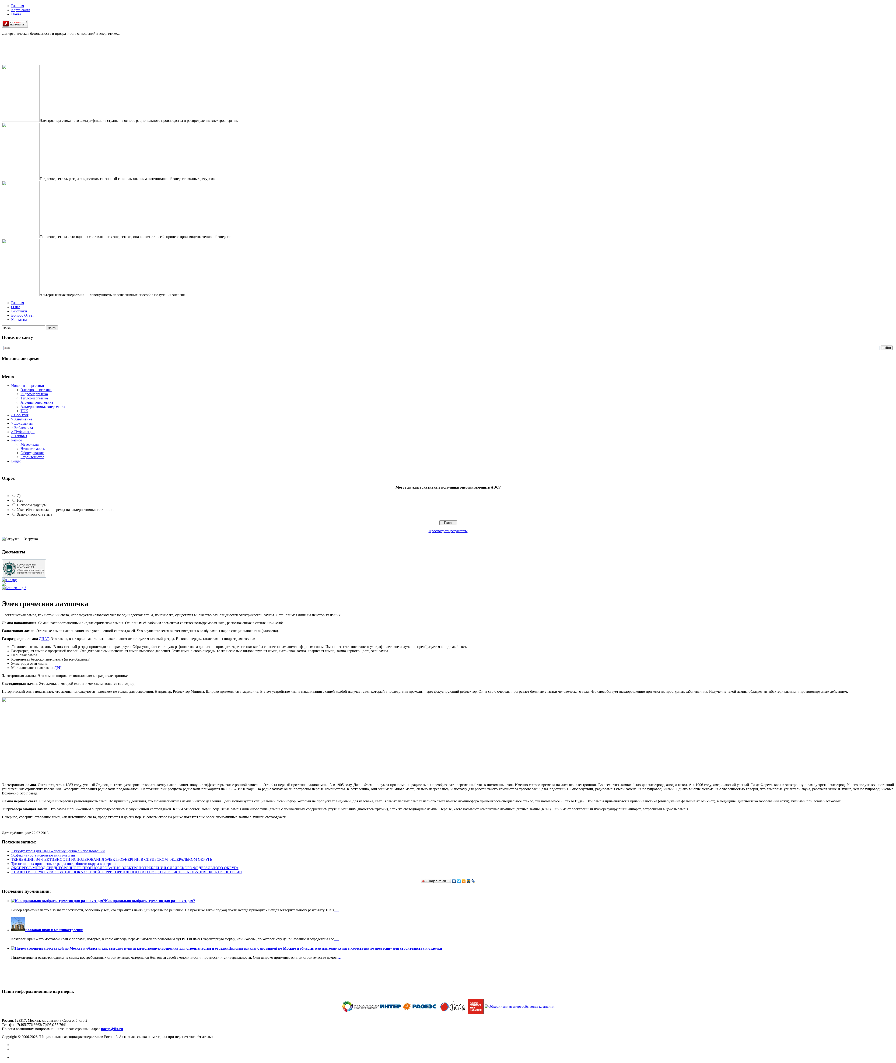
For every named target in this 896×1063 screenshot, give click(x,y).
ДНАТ (44, 639)
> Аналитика (21, 419)
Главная (17, 6)
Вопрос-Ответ (22, 315)
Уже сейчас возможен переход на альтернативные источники (66, 510)
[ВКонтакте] (454, 881)
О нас (15, 307)
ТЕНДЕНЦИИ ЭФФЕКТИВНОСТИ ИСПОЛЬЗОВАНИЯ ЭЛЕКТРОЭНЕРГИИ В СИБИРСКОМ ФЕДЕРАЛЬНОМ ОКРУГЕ (111, 859)
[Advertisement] (25, 54)
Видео (16, 461)
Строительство (32, 457)
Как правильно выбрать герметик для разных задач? (150, 901)
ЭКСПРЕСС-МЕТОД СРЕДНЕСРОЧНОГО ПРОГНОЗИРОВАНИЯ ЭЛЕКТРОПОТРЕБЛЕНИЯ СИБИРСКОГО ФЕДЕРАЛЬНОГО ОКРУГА (124, 868)
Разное (16, 440)
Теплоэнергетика (34, 398)
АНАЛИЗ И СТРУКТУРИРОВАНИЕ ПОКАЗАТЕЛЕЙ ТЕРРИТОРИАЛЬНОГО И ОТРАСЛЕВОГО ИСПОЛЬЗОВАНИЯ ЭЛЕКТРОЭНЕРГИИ (126, 872)
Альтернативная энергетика (43, 407)
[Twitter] (458, 881)
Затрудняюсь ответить (34, 514)
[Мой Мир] (468, 881)
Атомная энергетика (37, 402)
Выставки (19, 311)
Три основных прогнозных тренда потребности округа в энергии (63, 864)
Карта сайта (20, 10)
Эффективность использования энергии (43, 855)
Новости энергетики (27, 386)
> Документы (22, 423)
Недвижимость (33, 449)
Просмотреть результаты (448, 531)
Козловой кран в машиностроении (54, 930)
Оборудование (32, 453)
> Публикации (23, 432)
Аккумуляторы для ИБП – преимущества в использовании (58, 851)
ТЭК (24, 411)
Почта (16, 14)
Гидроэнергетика (34, 394)
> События (19, 415)
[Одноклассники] (463, 881)
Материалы (30, 444)
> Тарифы (19, 436)
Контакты (19, 320)
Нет (20, 500)
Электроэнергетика (36, 390)
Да (19, 496)
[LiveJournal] (473, 881)
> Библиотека (22, 428)
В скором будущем (31, 505)
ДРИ (58, 668)
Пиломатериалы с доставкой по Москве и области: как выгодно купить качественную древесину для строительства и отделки (335, 948)
